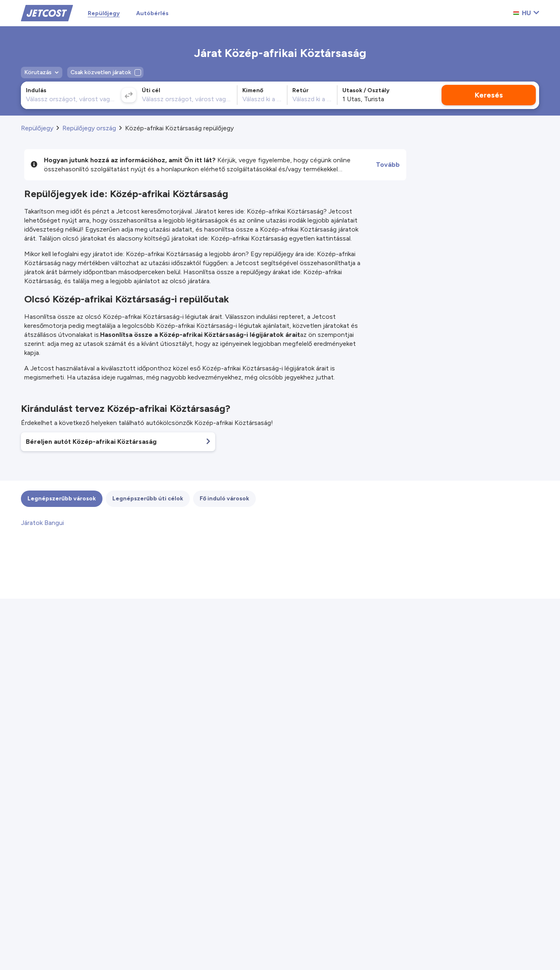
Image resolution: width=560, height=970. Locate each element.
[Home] (47, 12)
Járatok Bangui (42, 523)
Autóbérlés (152, 13)
